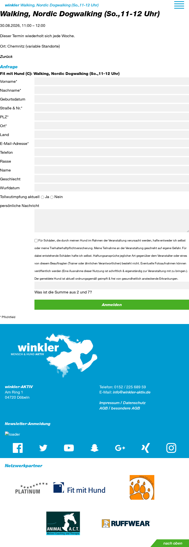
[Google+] (120, 448)
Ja (47, 196)
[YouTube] (69, 448)
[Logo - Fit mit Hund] (79, 487)
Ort (3, 125)
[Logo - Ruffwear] (126, 523)
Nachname (10, 90)
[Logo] (54, 381)
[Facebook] (18, 448)
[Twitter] (43, 448)
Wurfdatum (10, 187)
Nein (58, 196)
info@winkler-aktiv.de (132, 392)
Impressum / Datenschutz (122, 402)
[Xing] (145, 448)
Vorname (8, 81)
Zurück (6, 56)
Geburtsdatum (12, 99)
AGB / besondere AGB (119, 408)
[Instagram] (171, 448)
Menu (179, 5)
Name (5, 170)
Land (4, 134)
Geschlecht (10, 178)
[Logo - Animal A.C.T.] (63, 523)
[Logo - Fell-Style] (142, 487)
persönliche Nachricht (19, 205)
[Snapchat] (94, 448)
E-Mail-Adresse (14, 143)
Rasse (5, 161)
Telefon (6, 152)
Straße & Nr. (11, 107)
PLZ (4, 116)
